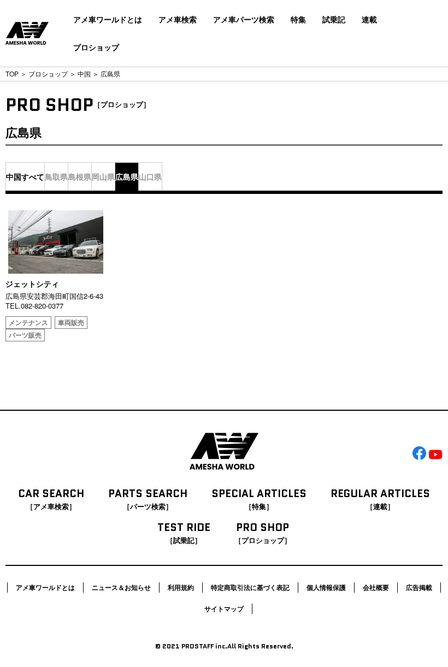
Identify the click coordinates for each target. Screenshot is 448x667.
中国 (84, 73)
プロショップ (96, 47)
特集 (298, 19)
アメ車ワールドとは (107, 19)
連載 (369, 19)
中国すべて (25, 176)
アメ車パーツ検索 (243, 19)
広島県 (126, 176)
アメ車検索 (177, 19)
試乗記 (333, 19)
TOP (12, 73)
